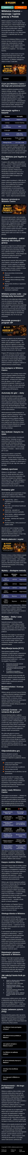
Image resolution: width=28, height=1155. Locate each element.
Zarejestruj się (7, 7)
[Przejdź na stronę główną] (10, 3)
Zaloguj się (20, 7)
